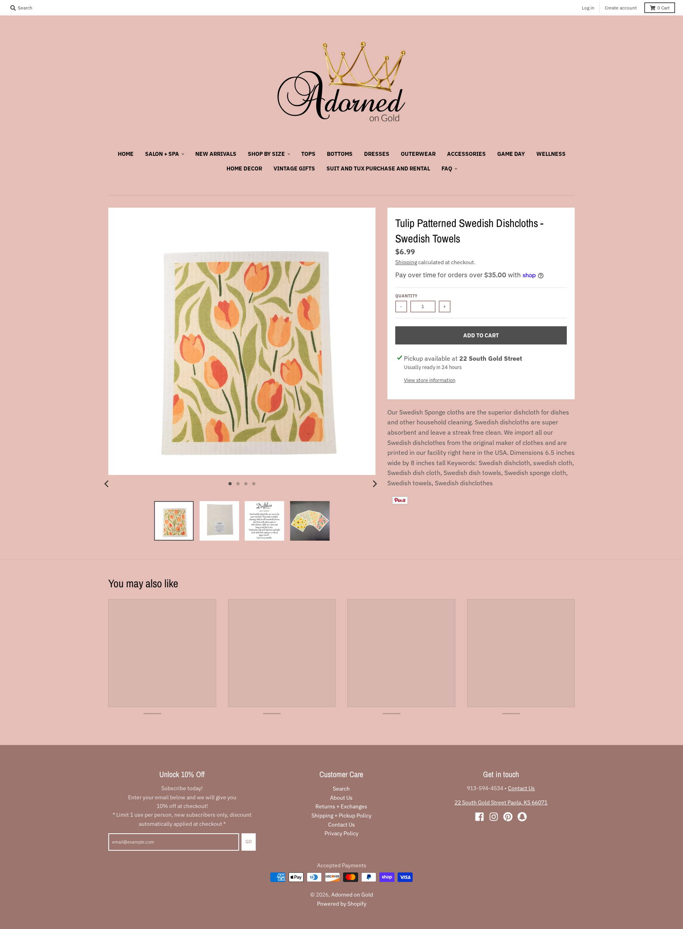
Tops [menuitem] (308, 153)
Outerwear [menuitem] (418, 153)
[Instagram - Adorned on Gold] (493, 816)
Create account (621, 8)
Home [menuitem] (126, 153)
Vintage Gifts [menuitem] (294, 168)
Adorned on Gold (352, 894)
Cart (663, 8)
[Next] (374, 483)
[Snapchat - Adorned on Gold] (522, 816)
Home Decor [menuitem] (244, 168)
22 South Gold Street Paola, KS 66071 (501, 802)
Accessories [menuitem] (466, 153)
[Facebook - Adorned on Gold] (479, 816)
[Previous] (107, 483)
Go (248, 841)
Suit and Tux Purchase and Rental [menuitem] (378, 168)
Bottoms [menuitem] (340, 153)
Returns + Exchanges (341, 806)
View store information (429, 380)
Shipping (406, 262)
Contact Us (341, 824)
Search (341, 788)
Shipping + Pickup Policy (341, 815)
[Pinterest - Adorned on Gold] (508, 816)
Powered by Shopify (341, 903)
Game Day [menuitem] (511, 153)
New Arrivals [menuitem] (215, 153)
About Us (341, 797)
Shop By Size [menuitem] (266, 153)
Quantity (406, 296)
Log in (588, 8)
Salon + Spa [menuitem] (162, 153)
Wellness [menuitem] (551, 153)
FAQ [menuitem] (446, 168)
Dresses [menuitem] (376, 153)
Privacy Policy (341, 833)
